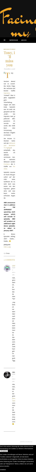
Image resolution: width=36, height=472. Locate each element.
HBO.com (7, 247)
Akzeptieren (4, 451)
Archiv (24, 40)
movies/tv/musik (10, 49)
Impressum (13, 40)
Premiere (7, 164)
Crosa (8, 253)
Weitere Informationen (26, 448)
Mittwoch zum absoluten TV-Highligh (9, 145)
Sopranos (7, 93)
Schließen (3, 470)
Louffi (14, 266)
